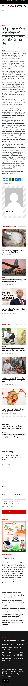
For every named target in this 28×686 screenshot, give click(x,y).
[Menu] (3, 6)
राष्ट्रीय (4, 25)
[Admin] (14, 197)
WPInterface (6, 676)
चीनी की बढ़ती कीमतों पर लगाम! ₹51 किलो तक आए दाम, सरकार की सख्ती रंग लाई (13, 251)
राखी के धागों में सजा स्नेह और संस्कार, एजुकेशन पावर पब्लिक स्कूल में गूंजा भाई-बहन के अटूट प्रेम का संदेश (13, 379)
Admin (19, 47)
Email (4, 494)
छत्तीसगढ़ (4, 346)
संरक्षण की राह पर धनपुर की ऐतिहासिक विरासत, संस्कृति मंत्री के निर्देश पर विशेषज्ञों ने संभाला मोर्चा (13, 349)
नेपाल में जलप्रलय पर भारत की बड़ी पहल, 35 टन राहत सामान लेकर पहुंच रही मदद (14, 280)
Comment (6, 465)
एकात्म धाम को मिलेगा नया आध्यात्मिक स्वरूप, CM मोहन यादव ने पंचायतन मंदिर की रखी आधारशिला (13, 623)
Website (18, 494)
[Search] (25, 6)
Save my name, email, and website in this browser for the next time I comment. (12, 504)
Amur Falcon (9, 183)
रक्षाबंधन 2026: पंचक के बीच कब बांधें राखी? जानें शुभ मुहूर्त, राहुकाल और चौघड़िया (13, 410)
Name (4, 486)
